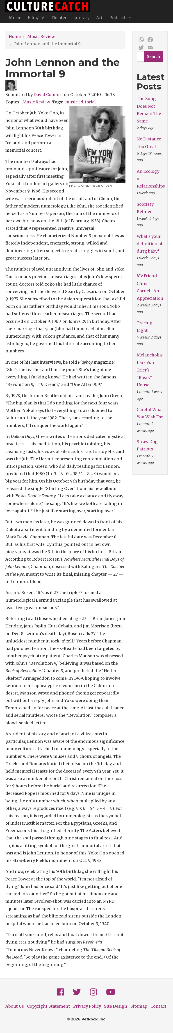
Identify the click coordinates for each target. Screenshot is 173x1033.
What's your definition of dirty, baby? (149, 244)
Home (15, 36)
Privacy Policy (87, 1006)
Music (15, 17)
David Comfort (48, 94)
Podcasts (118, 17)
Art (99, 17)
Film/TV (36, 17)
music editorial (80, 102)
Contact (158, 1006)
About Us (14, 1006)
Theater (59, 17)
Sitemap (138, 1006)
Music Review (41, 36)
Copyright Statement (48, 1006)
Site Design (115, 1006)
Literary (81, 17)
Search (153, 56)
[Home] (49, 6)
